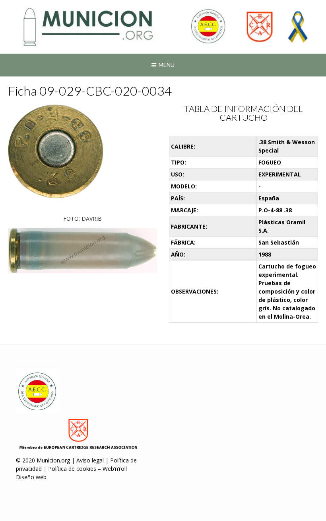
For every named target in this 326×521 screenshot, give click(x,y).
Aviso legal (90, 460)
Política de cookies (72, 468)
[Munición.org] (163, 26)
